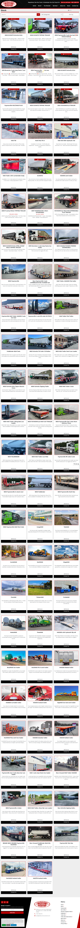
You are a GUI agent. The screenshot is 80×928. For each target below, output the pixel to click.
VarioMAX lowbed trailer (13, 878)
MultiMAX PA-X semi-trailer (40, 667)
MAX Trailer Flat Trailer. (66, 316)
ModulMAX (13, 632)
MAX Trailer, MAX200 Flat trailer (66, 281)
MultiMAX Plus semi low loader (13, 737)
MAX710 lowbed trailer (40, 878)
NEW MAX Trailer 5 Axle (66, 386)
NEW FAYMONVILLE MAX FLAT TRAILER (40, 421)
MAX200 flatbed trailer (66, 667)
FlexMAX (13, 597)
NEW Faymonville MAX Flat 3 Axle (13, 527)
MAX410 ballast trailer (66, 737)
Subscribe (12, 912)
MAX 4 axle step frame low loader (40, 773)
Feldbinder (63, 913)
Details (13, 47)
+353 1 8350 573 (75, 2)
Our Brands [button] (47, 5)
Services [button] (55, 5)
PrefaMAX (66, 597)
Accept (4, 925)
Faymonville (63, 908)
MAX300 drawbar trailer (40, 737)
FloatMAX (40, 632)
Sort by (71, 14)
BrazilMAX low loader (13, 667)
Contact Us (75, 5)
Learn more (13, 925)
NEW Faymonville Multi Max (66, 492)
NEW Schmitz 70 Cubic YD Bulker (40, 351)
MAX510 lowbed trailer (40, 702)
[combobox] (51, 14)
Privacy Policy (64, 923)
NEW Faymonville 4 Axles (13, 808)
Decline (8, 925)
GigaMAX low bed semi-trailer (66, 702)
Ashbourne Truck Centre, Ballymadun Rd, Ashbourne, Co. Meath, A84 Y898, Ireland (43, 910)
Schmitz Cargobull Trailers (66, 911)
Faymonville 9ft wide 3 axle (66, 456)
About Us (62, 5)
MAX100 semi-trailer (66, 175)
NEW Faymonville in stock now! (13, 492)
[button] (40, 6)
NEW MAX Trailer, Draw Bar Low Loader (40, 808)
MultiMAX (40, 562)
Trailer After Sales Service (66, 916)
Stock (39, 5)
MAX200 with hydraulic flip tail (66, 632)
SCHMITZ (40, 175)
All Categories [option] (46, 14)
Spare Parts (63, 918)
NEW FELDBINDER (13, 456)
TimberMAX (40, 597)
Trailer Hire (63, 915)
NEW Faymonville (13, 281)
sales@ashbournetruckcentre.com (43, 915)
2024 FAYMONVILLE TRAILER (66, 105)
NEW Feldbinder (40, 492)
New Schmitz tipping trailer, (66, 808)
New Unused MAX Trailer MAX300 (66, 773)
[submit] (38, 14)
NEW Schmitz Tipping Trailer (40, 386)
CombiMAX (13, 562)
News (68, 5)
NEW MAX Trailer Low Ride (40, 456)
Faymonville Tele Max (66, 843)
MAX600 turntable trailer (13, 702)
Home (34, 5)
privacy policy (11, 923)
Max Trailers (63, 909)
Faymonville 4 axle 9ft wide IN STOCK (40, 316)
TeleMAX (66, 527)
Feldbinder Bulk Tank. (13, 351)
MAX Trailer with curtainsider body (13, 175)
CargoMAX (40, 527)
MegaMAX (66, 562)
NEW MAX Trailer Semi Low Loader (66, 351)
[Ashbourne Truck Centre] (42, 904)
